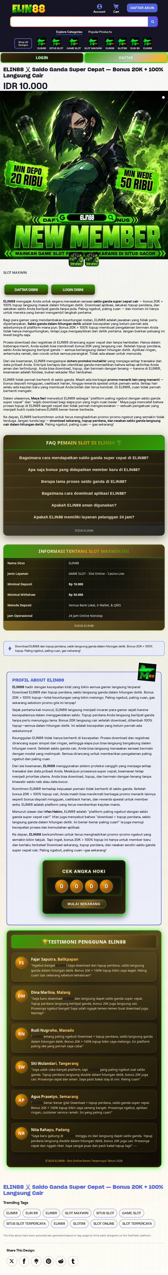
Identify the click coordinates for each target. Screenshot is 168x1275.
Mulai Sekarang (84, 904)
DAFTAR (126, 57)
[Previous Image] (3, 175)
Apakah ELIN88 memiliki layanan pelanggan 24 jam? (83, 517)
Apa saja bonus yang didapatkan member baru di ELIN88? (84, 469)
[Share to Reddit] (61, 1261)
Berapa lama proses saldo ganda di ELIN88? (84, 481)
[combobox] (79, 22)
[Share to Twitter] (12, 1261)
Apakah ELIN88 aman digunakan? (84, 505)
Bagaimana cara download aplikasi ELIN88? (84, 493)
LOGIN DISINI (73, 290)
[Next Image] (164, 175)
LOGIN (42, 57)
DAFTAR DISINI (26, 290)
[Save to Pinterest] (48, 1261)
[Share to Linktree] (36, 1261)
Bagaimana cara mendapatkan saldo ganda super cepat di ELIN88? (84, 458)
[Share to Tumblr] (73, 1261)
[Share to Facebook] (24, 1261)
